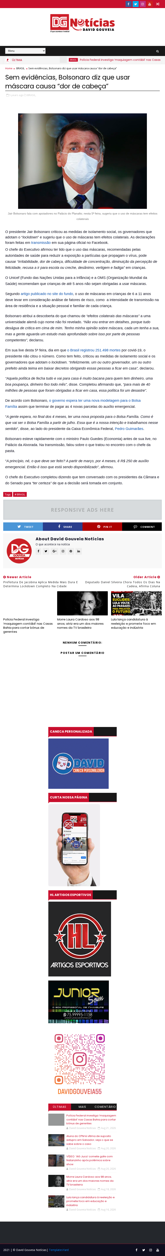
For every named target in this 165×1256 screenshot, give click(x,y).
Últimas (59, 1107)
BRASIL (54, 59)
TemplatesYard (59, 1250)
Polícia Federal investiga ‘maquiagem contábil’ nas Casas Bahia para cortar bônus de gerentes (28, 625)
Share (67, 527)
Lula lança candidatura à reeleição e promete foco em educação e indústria (133, 623)
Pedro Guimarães (129, 429)
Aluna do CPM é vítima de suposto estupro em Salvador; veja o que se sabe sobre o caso (89, 1140)
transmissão (41, 243)
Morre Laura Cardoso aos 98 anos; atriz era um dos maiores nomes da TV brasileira (80, 623)
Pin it (107, 527)
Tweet (29, 527)
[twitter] (136, 4)
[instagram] (143, 4)
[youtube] (150, 4)
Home (8, 68)
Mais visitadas (82, 1107)
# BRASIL (20, 494)
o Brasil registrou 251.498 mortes (94, 350)
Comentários (105, 1107)
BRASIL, (31, 95)
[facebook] (129, 4)
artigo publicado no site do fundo (47, 294)
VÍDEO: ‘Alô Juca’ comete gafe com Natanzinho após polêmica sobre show (89, 1160)
